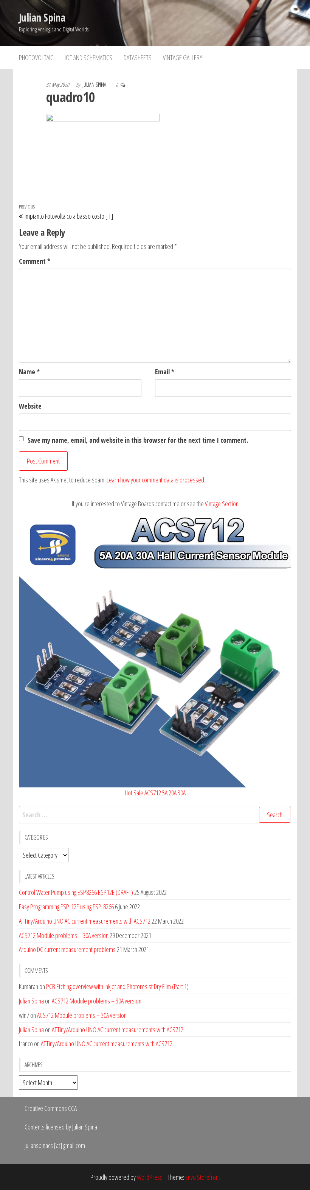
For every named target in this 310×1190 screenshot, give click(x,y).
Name (29, 371)
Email (164, 371)
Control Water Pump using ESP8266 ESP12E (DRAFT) (76, 892)
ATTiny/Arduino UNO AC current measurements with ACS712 (84, 921)
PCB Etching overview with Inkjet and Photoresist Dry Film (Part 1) (117, 986)
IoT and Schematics (88, 57)
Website (30, 406)
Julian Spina (42, 17)
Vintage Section (222, 503)
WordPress (150, 1177)
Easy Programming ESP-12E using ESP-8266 (66, 906)
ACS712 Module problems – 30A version (63, 935)
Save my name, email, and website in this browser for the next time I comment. (138, 440)
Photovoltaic (36, 57)
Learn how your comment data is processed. (156, 479)
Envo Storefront (202, 1177)
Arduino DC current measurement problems (67, 949)
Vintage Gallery (182, 57)
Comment (34, 261)
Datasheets (138, 57)
